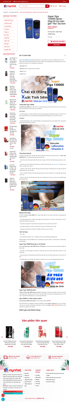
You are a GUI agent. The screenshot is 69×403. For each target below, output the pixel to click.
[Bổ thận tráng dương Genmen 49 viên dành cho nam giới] (6, 129)
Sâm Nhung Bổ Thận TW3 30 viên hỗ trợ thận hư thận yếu (13, 141)
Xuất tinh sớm (8, 23)
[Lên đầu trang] (66, 400)
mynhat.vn (53, 303)
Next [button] (67, 337)
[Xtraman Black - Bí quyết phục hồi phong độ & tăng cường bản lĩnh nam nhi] (6, 181)
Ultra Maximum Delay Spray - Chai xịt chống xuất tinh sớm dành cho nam (43, 342)
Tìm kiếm (38, 375)
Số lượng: (50, 37)
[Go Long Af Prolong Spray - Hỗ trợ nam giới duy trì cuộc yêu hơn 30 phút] (26, 332)
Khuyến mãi (7, 49)
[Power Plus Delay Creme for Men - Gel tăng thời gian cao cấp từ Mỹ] (6, 154)
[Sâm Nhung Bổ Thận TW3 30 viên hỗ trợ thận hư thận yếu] (6, 141)
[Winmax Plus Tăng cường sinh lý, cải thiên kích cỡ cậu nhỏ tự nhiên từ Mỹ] (6, 102)
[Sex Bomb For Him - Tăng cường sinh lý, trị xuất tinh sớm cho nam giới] (6, 60)
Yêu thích (38, 383)
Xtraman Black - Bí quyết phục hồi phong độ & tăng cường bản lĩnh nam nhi (13, 183)
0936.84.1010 (8, 1)
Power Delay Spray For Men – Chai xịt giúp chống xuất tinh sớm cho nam (59, 342)
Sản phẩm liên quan (34, 320)
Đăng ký (37, 379)
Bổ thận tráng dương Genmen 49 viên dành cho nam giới (13, 130)
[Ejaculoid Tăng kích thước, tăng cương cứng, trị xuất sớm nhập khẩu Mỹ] (6, 89)
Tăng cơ (6, 32)
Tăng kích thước (8, 20)
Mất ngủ (6, 43)
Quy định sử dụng (50, 381)
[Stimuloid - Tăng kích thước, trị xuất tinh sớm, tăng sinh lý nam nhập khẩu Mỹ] (6, 74)
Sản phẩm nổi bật (9, 54)
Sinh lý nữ (7, 46)
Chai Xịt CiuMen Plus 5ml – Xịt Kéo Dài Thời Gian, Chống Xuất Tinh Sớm (10, 342)
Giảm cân (6, 41)
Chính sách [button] (50, 370)
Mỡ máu (6, 35)
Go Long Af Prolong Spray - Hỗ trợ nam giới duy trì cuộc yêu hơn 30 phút (26, 342)
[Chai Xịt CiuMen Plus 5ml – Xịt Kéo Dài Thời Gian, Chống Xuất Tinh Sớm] (10, 332)
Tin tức (64, 1)
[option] (10, 337)
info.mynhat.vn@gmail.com (21, 1)
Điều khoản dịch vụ (50, 379)
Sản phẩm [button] (28, 370)
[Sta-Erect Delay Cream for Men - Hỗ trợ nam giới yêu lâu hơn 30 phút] (6, 167)
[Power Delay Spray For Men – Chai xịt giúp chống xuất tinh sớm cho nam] (59, 332)
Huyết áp (6, 38)
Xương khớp (7, 26)
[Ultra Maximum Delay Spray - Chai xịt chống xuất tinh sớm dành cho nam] (43, 332)
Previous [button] (2, 337)
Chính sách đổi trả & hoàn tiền (53, 377)
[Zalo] (3, 399)
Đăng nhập (38, 377)
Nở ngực (6, 29)
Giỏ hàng (38, 381)
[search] (47, 6)
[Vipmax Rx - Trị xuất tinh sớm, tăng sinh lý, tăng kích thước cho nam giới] (6, 115)
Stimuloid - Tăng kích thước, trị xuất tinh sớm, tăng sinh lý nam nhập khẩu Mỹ (13, 76)
